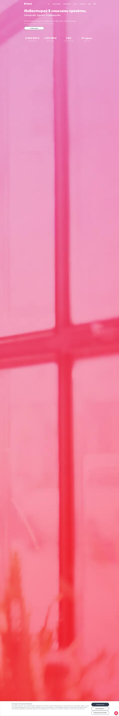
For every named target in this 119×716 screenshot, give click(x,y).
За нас (75, 4)
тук (53, 23)
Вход (89, 4)
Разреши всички (100, 704)
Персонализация (99, 708)
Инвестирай (66, 4)
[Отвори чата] (116, 713)
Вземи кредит (57, 4)
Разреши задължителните (100, 712)
